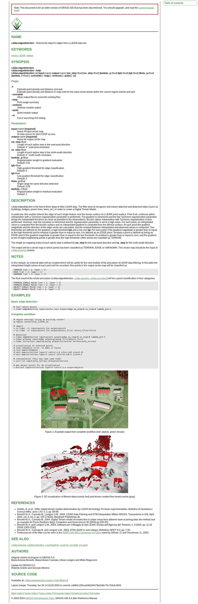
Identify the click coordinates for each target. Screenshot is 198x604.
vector (14, 55)
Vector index (30, 593)
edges (30, 55)
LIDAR (22, 55)
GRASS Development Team (39, 598)
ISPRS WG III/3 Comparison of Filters (82, 532)
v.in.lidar (73, 545)
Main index (17, 593)
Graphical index (80, 593)
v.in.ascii (83, 545)
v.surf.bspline (52, 545)
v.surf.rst (64, 545)
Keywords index (61, 593)
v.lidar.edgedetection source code (42, 580)
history (63, 580)
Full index (95, 593)
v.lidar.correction (98, 278)
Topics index (45, 593)
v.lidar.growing (18, 250)
